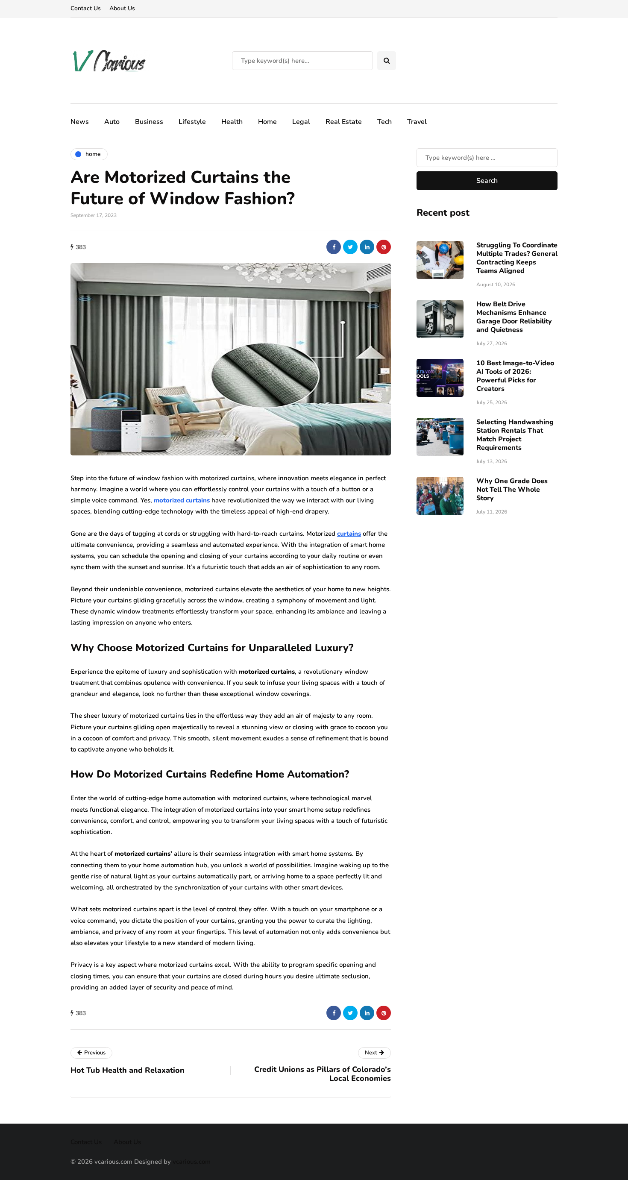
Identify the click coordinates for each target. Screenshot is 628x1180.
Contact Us (85, 8)
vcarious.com (192, 1161)
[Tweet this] (350, 247)
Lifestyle (192, 121)
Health (232, 121)
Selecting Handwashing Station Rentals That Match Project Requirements (515, 434)
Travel (417, 121)
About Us (122, 8)
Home (267, 121)
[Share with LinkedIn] (367, 247)
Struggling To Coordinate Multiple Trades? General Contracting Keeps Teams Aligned (517, 257)
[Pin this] (383, 247)
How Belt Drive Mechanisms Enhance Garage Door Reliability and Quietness (514, 316)
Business (149, 121)
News (79, 121)
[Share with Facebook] (333, 247)
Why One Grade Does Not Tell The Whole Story (512, 489)
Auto (112, 121)
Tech (384, 121)
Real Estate (344, 121)
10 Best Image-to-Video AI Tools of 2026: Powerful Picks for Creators (515, 375)
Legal (301, 121)
